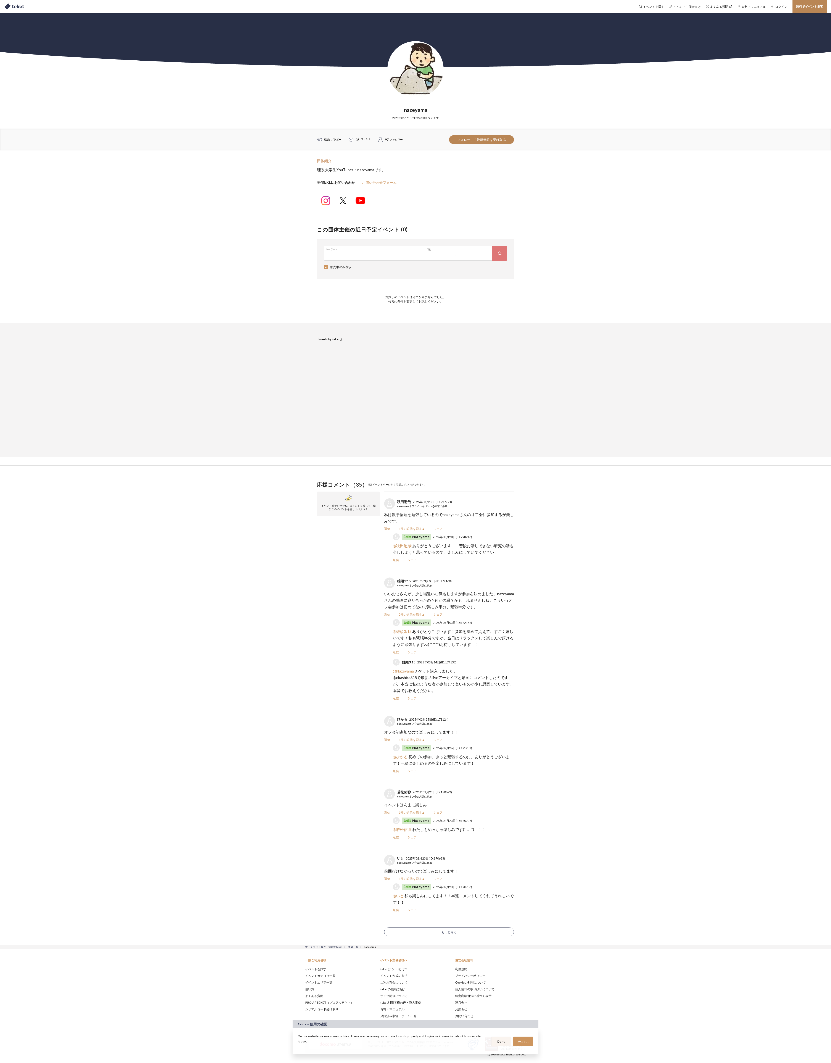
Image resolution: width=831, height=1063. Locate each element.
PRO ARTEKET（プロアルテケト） (329, 1002)
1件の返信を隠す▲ (412, 529)
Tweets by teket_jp (330, 339)
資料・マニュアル (392, 1009)
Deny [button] (501, 1041)
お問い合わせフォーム (379, 182)
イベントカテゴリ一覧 (320, 976)
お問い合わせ (464, 1016)
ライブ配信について (393, 996)
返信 (387, 529)
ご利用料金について (393, 982)
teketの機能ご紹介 (393, 989)
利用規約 (461, 969)
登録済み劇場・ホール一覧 (398, 1016)
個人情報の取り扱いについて (474, 989)
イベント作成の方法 (393, 976)
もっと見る (449, 932)
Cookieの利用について (470, 982)
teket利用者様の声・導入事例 (400, 1002)
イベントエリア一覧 (318, 982)
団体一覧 (353, 946)
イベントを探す (315, 969)
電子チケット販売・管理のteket (323, 946)
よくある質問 (314, 996)
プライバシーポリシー (470, 976)
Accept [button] (523, 1041)
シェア (438, 529)
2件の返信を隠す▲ (412, 614)
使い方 (309, 989)
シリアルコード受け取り (321, 1009)
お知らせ (461, 1009)
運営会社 (461, 1002)
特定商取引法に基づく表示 (473, 996)
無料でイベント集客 (809, 6)
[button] (298, 1047)
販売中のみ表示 (340, 267)
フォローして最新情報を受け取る (481, 140)
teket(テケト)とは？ (394, 969)
